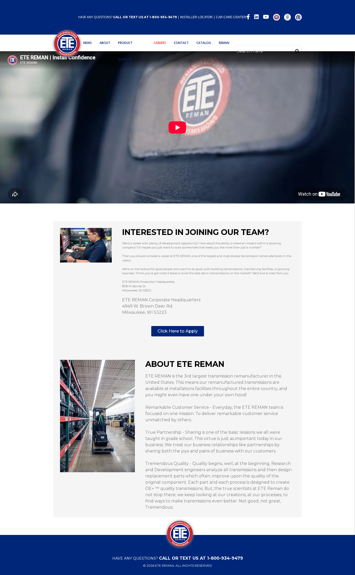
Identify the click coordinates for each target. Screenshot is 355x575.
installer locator (196, 17)
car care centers (232, 17)
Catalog (203, 43)
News (87, 43)
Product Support (125, 51)
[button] (177, 331)
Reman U (224, 51)
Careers (160, 43)
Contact (181, 43)
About (105, 43)
